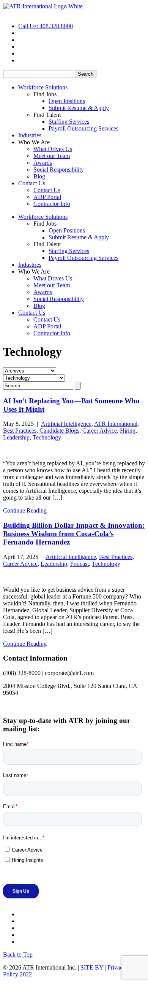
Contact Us (31, 183)
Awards (42, 162)
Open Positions (67, 101)
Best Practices (19, 430)
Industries (29, 135)
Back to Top (18, 954)
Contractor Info (51, 204)
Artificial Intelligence (66, 423)
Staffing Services (69, 121)
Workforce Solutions (43, 87)
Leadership (16, 437)
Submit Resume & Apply (79, 108)
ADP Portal (47, 197)
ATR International (115, 423)
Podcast (79, 563)
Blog (39, 176)
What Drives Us (52, 149)
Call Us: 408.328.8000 (45, 26)
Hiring (127, 430)
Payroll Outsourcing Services (83, 128)
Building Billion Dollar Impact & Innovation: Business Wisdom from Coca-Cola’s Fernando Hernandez (74, 533)
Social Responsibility (58, 169)
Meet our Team (51, 156)
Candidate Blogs (59, 430)
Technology (47, 437)
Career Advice (99, 430)
